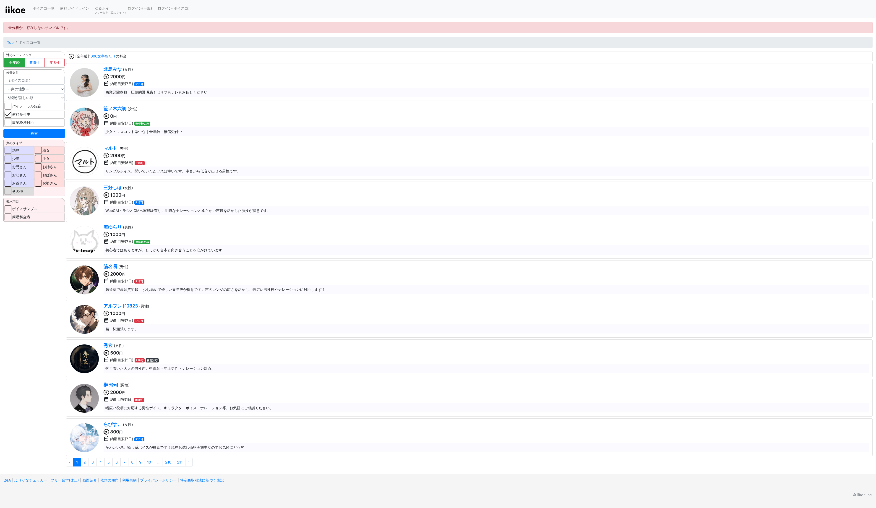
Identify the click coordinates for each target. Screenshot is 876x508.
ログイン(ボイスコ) (174, 8)
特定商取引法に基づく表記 (202, 480)
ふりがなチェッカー (30, 480)
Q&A (7, 480)
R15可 (35, 62)
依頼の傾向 (109, 480)
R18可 (55, 62)
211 (179, 462)
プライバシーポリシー (158, 480)
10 (149, 462)
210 (168, 462)
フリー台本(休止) (65, 480)
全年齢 (14, 62)
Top (10, 42)
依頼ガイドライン (74, 8)
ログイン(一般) (140, 8)
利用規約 (129, 480)
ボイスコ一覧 (44, 8)
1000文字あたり (102, 56)
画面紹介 (89, 480)
